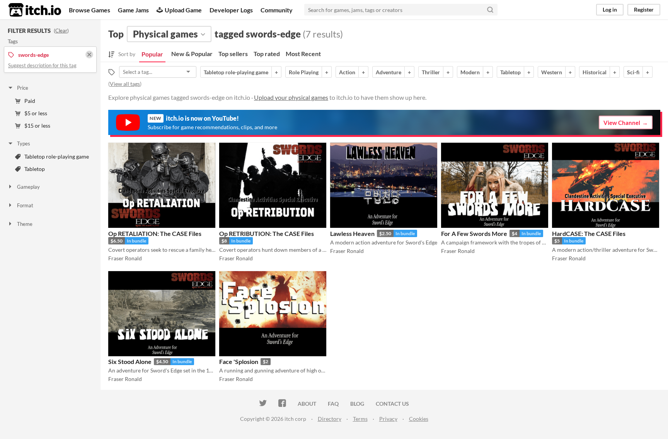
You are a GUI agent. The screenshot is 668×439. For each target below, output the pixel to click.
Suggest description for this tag (42, 65)
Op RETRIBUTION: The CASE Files (266, 233)
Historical (595, 72)
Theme (24, 224)
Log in (610, 9)
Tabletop (34, 169)
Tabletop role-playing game (56, 156)
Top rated (267, 53)
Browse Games (89, 10)
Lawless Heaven (352, 233)
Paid (29, 100)
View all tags (125, 83)
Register (644, 9)
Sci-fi (633, 72)
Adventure (388, 72)
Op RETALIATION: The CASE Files (154, 233)
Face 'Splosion (238, 361)
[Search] (490, 9)
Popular (152, 54)
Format (25, 205)
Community (277, 10)
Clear (61, 30)
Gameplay (28, 187)
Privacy (388, 418)
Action (347, 72)
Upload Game (183, 10)
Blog (357, 403)
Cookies (418, 418)
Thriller (431, 72)
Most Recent (303, 53)
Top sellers (233, 53)
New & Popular (192, 53)
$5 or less (35, 113)
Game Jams (133, 10)
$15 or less (37, 125)
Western (551, 72)
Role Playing (304, 72)
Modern (470, 72)
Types (23, 143)
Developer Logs (231, 10)
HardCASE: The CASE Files (588, 233)
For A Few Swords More (474, 233)
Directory (329, 418)
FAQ (333, 403)
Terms (360, 418)
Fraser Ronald (125, 258)
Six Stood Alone (130, 361)
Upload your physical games (291, 97)
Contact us (392, 403)
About (307, 403)
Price (22, 88)
